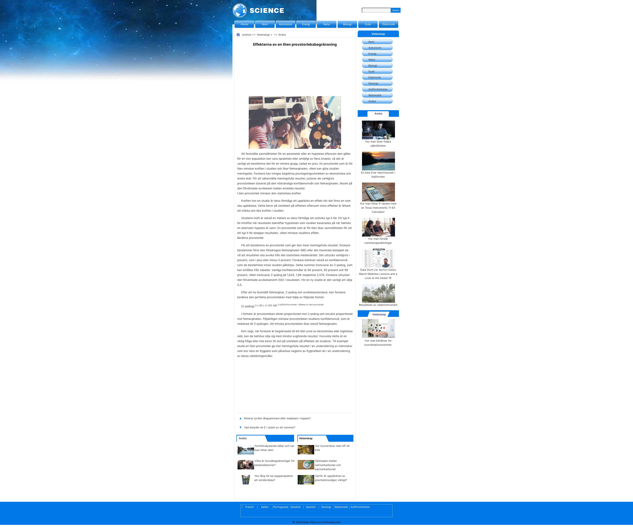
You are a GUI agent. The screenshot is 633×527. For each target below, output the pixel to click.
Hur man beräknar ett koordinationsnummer (378, 342)
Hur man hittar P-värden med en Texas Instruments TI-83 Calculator (378, 207)
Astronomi (285, 24)
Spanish (311, 507)
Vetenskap (263, 34)
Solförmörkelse (377, 89)
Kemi (265, 24)
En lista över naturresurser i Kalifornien (378, 174)
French (249, 507)
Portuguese (280, 507)
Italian (265, 507)
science (246, 34)
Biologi (347, 24)
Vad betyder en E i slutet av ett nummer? (270, 427)
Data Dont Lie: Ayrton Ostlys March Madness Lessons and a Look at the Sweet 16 (378, 274)
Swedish (295, 507)
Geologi (373, 83)
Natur (326, 24)
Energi (306, 24)
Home (244, 24)
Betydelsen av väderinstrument (378, 304)
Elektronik (388, 24)
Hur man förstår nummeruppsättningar (378, 240)
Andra (282, 34)
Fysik (368, 24)
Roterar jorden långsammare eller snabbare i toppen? (277, 418)
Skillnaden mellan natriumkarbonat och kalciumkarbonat (328, 465)
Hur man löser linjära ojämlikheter (378, 143)
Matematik (375, 95)
